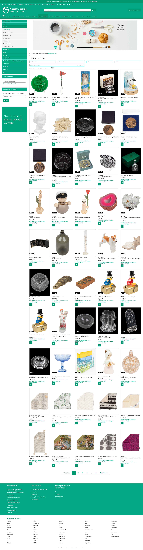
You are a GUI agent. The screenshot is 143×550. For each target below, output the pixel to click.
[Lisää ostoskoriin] (30, 104)
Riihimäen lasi (88, 536)
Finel (8, 540)
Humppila (35, 538)
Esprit (8, 538)
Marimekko (62, 536)
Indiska (35, 543)
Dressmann (10, 534)
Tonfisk (113, 523)
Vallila (112, 530)
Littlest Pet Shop (63, 530)
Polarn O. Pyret (89, 530)
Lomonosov (62, 532)
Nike (86, 523)
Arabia (8, 525)
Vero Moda (114, 532)
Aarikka (9, 521)
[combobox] (70, 10)
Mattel (60, 540)
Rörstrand (87, 540)
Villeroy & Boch (115, 536)
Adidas (9, 523)
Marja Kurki (62, 538)
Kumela (61, 523)
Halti (34, 527)
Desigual (9, 532)
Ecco (8, 536)
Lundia (60, 534)
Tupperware (114, 527)
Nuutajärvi (87, 525)
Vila (112, 534)
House (34, 536)
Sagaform (87, 543)
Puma (86, 532)
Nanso (86, 521)
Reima (86, 534)
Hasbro (35, 530)
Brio (8, 530)
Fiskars (34, 521)
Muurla (61, 543)
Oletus (45, 68)
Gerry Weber (36, 523)
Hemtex (35, 534)
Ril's (86, 538)
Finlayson (9, 543)
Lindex (60, 527)
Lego (60, 525)
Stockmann (114, 521)
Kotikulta (61, 521)
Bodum (9, 527)
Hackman (35, 525)
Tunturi (113, 525)
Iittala (34, 540)
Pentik (86, 527)
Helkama (35, 532)
